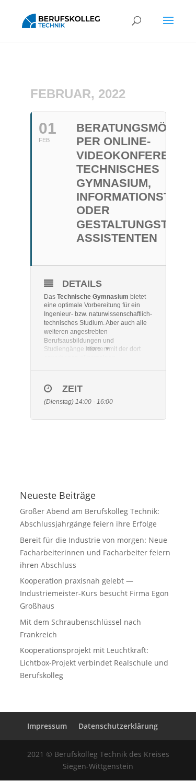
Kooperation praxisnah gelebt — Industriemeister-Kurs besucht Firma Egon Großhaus (94, 593)
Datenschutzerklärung (118, 726)
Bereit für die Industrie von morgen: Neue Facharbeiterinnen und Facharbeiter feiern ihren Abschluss (95, 552)
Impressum (47, 726)
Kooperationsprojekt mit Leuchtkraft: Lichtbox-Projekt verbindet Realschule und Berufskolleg (94, 662)
